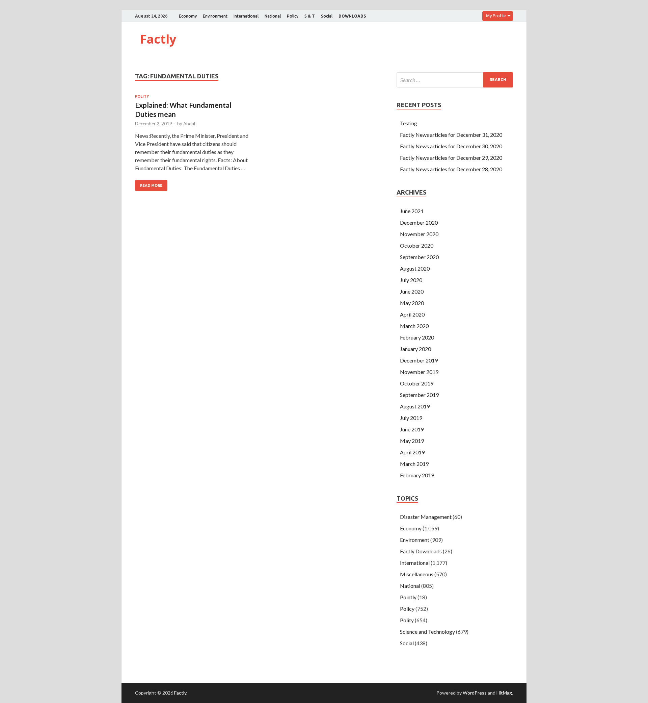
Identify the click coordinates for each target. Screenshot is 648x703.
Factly (158, 39)
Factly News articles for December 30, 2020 (451, 146)
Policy (292, 16)
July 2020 (411, 280)
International (246, 16)
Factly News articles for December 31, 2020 (451, 134)
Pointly (408, 597)
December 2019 (419, 360)
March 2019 (414, 463)
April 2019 (412, 452)
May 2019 (412, 440)
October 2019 (416, 383)
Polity (142, 96)
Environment (215, 16)
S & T (309, 16)
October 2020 (416, 245)
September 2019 (419, 395)
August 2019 (415, 406)
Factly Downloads (421, 551)
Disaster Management (426, 516)
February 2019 (417, 475)
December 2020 (419, 222)
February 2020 (417, 337)
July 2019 (411, 418)
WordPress (475, 693)
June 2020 (412, 291)
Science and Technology (427, 631)
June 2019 (412, 429)
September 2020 (419, 257)
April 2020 (412, 314)
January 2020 (415, 349)
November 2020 (419, 234)
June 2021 (412, 211)
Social (326, 16)
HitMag (504, 693)
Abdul (189, 123)
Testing (408, 123)
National (273, 16)
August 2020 (415, 268)
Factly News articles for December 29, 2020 (451, 157)
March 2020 (414, 326)
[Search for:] (455, 79)
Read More (151, 185)
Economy (188, 16)
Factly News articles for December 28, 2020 (451, 169)
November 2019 (419, 372)
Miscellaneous (416, 574)
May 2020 (412, 303)
